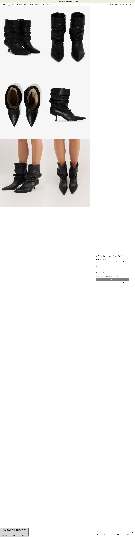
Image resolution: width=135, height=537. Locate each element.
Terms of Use (17, 529)
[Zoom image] (22, 37)
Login (116, 4)
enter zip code (105, 276)
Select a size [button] (112, 279)
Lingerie (37, 4)
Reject (14, 535)
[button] (128, 259)
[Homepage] (8, 4)
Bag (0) (131, 4)
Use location (98, 276)
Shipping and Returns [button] (116, 534)
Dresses (31, 4)
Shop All (26, 4)
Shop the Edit (72, 1)
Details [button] (97, 534)
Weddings (43, 4)
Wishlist (122, 4)
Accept (23, 535)
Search (111, 4)
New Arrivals (19, 4)
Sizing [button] (105, 534)
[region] (14, 532)
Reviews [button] (127, 534)
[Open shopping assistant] (132, 532)
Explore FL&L (50, 4)
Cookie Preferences (5, 535)
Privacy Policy (24, 529)
